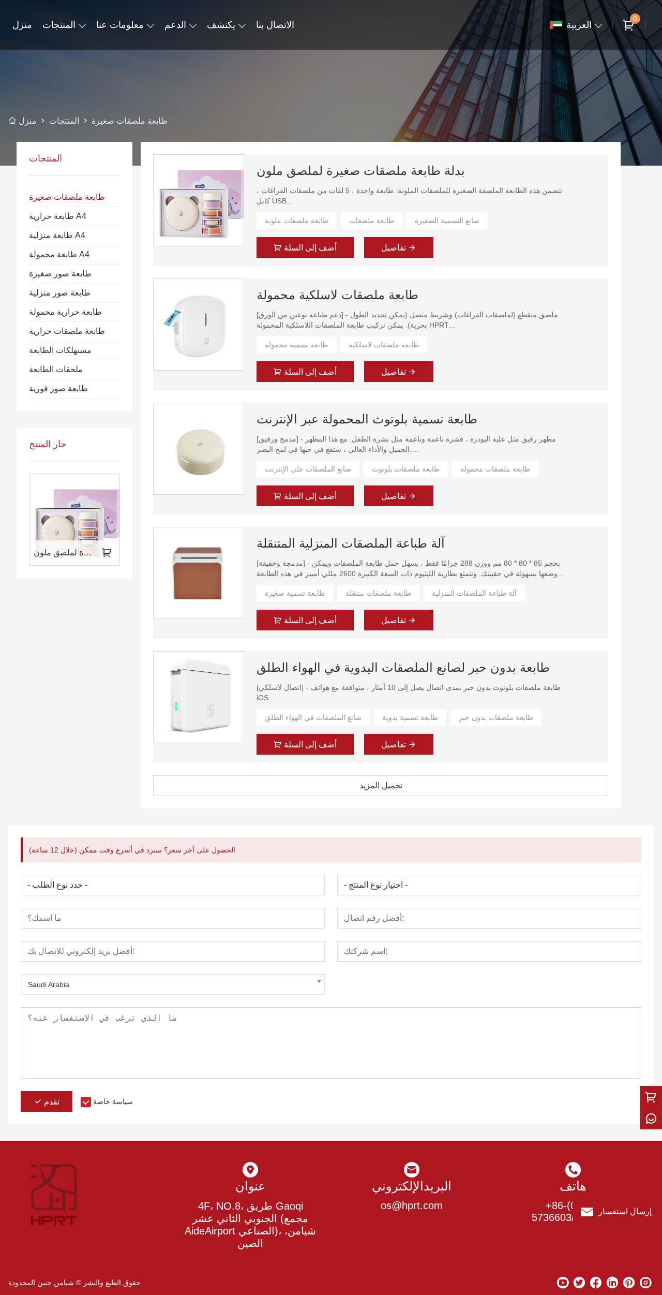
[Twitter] (579, 1282)
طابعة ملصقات (371, 220)
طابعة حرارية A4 (57, 216)
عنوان (250, 1186)
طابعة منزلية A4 (57, 235)
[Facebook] (596, 1282)
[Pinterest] (629, 1282)
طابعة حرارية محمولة (65, 311)
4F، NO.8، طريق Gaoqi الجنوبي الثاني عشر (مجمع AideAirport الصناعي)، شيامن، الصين (250, 1224)
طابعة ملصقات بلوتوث (406, 469)
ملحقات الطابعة (56, 369)
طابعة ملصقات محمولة (495, 469)
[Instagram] (645, 1282)
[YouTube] (562, 1282)
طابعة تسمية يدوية (410, 717)
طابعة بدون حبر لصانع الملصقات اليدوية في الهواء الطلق (403, 667)
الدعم (175, 25)
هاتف (573, 1186)
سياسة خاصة (113, 1101)
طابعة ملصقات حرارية (67, 331)
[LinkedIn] (612, 1282)
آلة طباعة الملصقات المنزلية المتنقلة (351, 543)
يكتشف (221, 25)
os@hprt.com (412, 1205)
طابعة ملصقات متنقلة (378, 593)
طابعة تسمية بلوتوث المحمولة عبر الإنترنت (367, 419)
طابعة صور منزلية (60, 292)
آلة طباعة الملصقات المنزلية (474, 593)
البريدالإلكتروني (412, 1186)
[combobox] (173, 984)
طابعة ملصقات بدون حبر (496, 717)
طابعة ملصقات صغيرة (67, 197)
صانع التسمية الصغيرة (447, 220)
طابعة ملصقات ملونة (296, 220)
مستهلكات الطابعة (60, 350)
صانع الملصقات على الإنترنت (308, 469)
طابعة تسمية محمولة (296, 345)
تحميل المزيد (380, 785)
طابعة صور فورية (58, 388)
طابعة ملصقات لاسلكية (384, 345)
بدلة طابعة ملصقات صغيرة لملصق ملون (361, 171)
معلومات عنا (120, 25)
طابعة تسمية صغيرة (295, 593)
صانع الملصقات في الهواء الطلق (313, 717)
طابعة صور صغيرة (60, 273)
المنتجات (59, 25)
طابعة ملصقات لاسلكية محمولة (337, 295)
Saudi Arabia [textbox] (48, 984)
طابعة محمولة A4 (59, 254)
